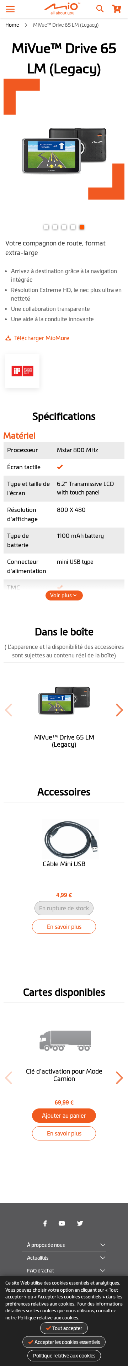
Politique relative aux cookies (64, 1356)
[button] (46, 226)
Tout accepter (67, 1328)
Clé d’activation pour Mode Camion (64, 1075)
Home (12, 25)
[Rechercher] (99, 7)
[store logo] (64, 9)
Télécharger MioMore (41, 338)
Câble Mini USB (64, 864)
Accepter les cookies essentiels (67, 1342)
